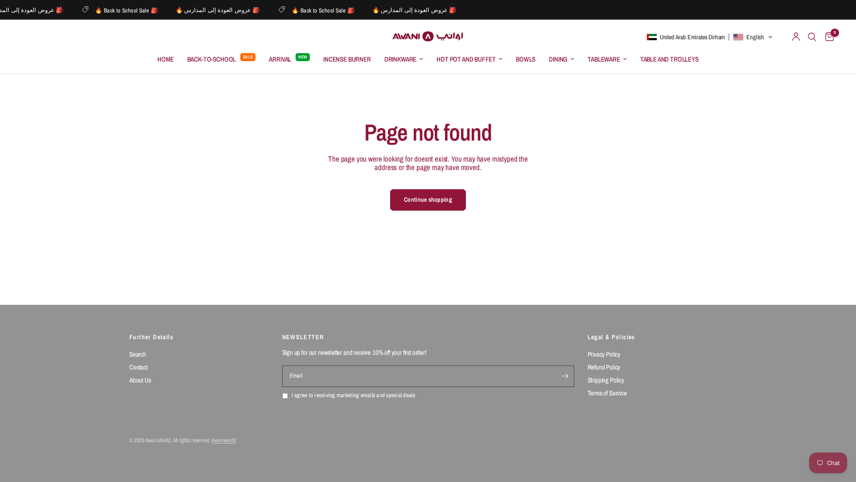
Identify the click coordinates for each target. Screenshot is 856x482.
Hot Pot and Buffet (466, 59)
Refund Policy (604, 367)
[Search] (812, 37)
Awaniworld (223, 440)
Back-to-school (211, 59)
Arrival (280, 59)
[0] (827, 37)
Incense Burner (347, 59)
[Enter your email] (565, 376)
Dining (558, 59)
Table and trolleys (669, 59)
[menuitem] (165, 59)
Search (137, 354)
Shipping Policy (606, 380)
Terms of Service (607, 393)
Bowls (525, 59)
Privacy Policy (604, 354)
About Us (140, 380)
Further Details (151, 337)
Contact (138, 367)
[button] (710, 37)
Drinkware (400, 59)
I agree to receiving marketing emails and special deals (353, 395)
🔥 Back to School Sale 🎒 (130, 10)
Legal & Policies (611, 337)
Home (165, 59)
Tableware (604, 59)
